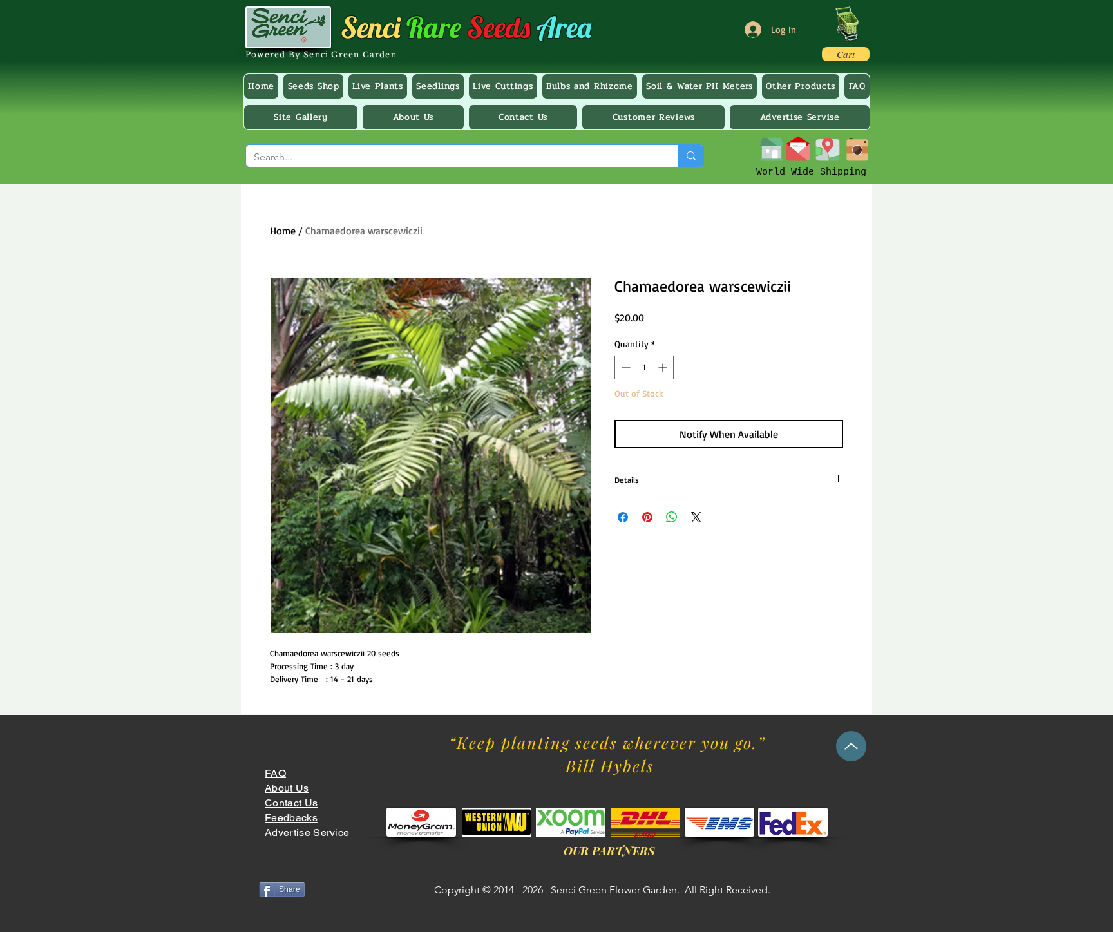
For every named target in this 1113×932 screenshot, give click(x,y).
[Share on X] (696, 517)
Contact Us (291, 803)
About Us (287, 788)
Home (283, 230)
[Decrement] (624, 367)
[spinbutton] (644, 367)
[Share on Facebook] (623, 517)
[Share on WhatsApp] (672, 517)
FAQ (275, 773)
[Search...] (690, 156)
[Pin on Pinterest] (647, 517)
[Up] (851, 746)
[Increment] (664, 367)
